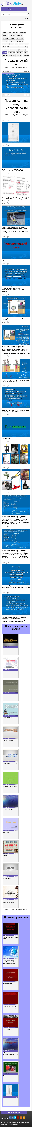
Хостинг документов (13, 1124)
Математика (20, 41)
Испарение (6, 671)
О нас (4, 1122)
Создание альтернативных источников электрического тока (10, 903)
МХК (17, 44)
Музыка (12, 44)
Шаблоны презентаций (9, 55)
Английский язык (13, 32)
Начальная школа (24, 44)
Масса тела (6, 832)
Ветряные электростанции (10, 786)
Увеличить (26, 71)
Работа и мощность (8, 717)
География (12, 35)
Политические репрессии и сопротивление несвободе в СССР (10, 1008)
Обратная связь (24, 1122)
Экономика (26, 55)
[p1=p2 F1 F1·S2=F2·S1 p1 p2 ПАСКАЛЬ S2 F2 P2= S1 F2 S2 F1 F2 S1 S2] (16, 379)
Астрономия (22, 32)
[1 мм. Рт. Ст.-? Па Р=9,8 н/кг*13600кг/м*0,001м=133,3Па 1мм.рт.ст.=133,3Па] (16, 167)
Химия (26, 52)
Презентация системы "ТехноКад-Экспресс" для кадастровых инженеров (9, 962)
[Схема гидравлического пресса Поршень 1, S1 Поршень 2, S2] (16, 316)
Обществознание (11, 47)
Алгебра (5, 32)
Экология (19, 55)
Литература (12, 41)
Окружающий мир (22, 47)
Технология (22, 49)
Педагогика (6, 49)
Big (15, 3)
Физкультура (11, 52)
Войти (28, 19)
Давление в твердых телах (10, 763)
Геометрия (19, 35)
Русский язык (13, 49)
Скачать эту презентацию (16, 67)
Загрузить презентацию (14, 9)
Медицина (5, 44)
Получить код (7, 71)
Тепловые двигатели (8, 878)
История (5, 41)
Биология (5, 35)
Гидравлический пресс (8, 1076)
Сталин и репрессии (8, 1029)
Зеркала (5, 855)
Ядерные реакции (7, 648)
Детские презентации (8, 38)
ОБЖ (4, 47)
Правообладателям (13, 1122)
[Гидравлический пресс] (16, 258)
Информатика (19, 38)
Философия (19, 52)
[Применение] (16, 437)
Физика (5, 52)
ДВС (4, 694)
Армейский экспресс (8, 983)
